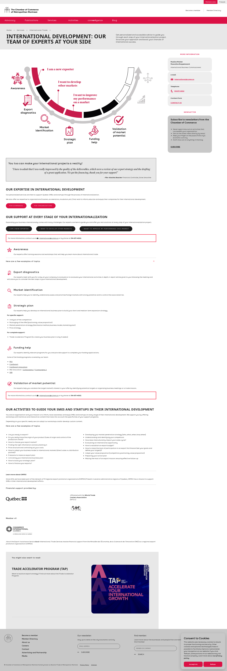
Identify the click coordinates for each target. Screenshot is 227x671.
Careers (25, 646)
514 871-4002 (179, 91)
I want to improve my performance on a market (106, 229)
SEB (10, 372)
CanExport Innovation (18, 367)
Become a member (193, 10)
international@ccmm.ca (184, 79)
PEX (11, 362)
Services (52, 20)
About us (26, 642)
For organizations (43, 206)
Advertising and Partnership (34, 652)
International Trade (39, 30)
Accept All (193, 664)
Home (9, 30)
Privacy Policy (84, 665)
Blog (114, 20)
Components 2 (41, 370)
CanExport (13, 364)
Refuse (213, 664)
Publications (31, 20)
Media (24, 656)
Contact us (176, 103)
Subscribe (175, 147)
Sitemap (94, 665)
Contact (25, 649)
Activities (73, 20)
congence (95, 20)
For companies (16, 206)
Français (222, 2)
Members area (210, 2)
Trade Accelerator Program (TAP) (40, 569)
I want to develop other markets (55, 229)
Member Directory (214, 10)
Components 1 (28, 370)
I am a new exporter (19, 229)
